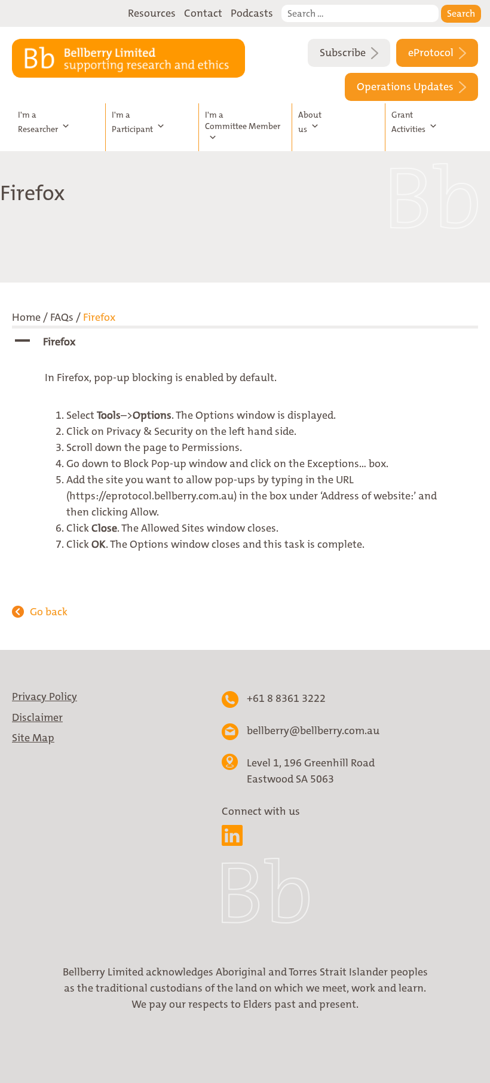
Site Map (33, 738)
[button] (245, 342)
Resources (152, 13)
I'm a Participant (132, 121)
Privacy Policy (44, 696)
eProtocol (432, 52)
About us (309, 121)
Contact (203, 13)
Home (26, 317)
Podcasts (252, 13)
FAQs (62, 317)
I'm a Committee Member (242, 120)
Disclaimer (37, 717)
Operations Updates (406, 86)
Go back (49, 612)
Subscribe (344, 52)
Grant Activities (408, 121)
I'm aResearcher (38, 121)
